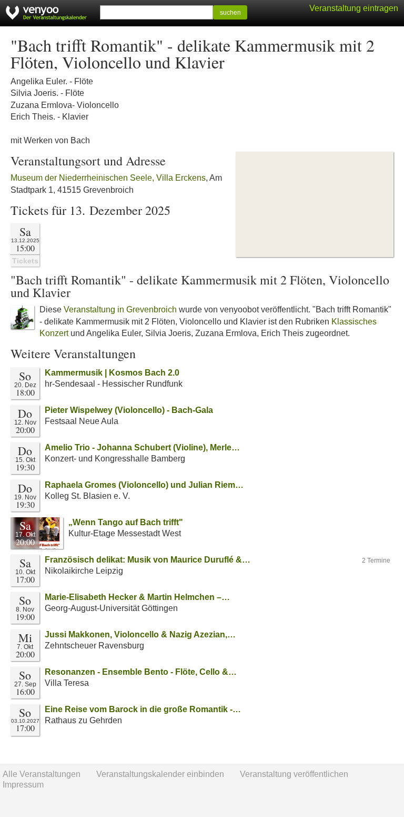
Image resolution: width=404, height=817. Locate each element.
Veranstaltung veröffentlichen (294, 774)
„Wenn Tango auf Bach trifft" (126, 522)
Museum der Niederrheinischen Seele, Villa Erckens (108, 177)
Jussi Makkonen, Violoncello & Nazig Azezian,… (140, 634)
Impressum (23, 784)
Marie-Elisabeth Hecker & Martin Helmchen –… (137, 597)
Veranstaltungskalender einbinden (160, 774)
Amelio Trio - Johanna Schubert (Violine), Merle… (142, 447)
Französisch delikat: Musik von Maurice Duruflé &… (147, 559)
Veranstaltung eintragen (353, 8)
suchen (230, 12)
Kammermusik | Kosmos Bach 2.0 (112, 372)
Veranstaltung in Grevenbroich (120, 309)
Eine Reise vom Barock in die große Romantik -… (143, 709)
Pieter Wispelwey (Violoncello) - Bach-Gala (129, 410)
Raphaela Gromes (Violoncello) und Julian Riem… (144, 484)
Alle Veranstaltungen (41, 774)
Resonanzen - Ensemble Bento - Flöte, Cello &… (141, 671)
